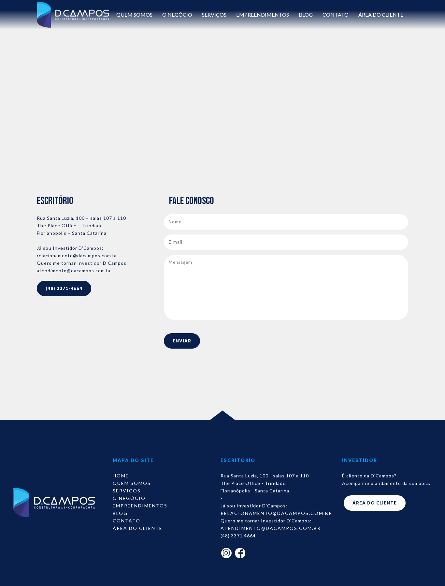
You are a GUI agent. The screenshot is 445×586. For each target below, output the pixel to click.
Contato (336, 14)
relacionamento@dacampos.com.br (77, 255)
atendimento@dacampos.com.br (74, 270)
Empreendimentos (262, 14)
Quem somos (132, 483)
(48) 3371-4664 (64, 288)
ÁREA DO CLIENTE (374, 502)
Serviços (214, 14)
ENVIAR (182, 340)
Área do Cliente (380, 14)
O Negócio (177, 14)
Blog (306, 14)
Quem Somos (134, 14)
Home (121, 475)
